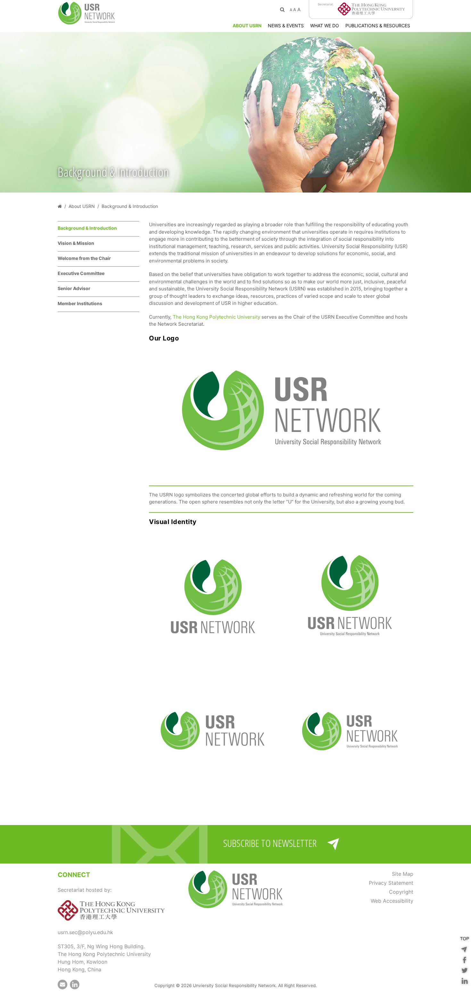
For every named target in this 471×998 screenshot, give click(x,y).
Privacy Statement (391, 883)
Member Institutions (80, 303)
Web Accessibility (392, 901)
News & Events (286, 25)
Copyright (401, 892)
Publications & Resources (377, 25)
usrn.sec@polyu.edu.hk (85, 932)
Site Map (402, 874)
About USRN (247, 25)
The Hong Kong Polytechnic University (216, 317)
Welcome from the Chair (84, 258)
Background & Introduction (87, 228)
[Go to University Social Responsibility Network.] (60, 206)
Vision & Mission (76, 243)
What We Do (324, 25)
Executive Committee (81, 273)
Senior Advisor (74, 288)
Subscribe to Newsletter (270, 843)
